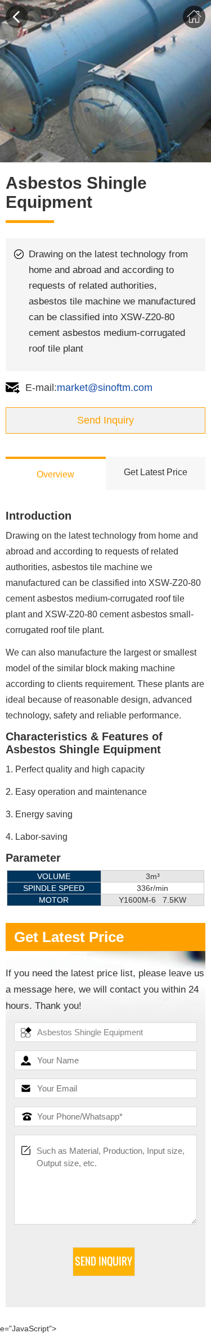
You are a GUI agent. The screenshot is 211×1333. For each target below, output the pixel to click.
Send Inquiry (105, 420)
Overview (55, 474)
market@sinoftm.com (104, 387)
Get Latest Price (155, 472)
